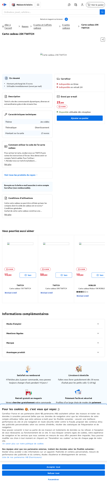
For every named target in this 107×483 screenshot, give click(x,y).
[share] (103, 39)
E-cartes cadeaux (66, 26)
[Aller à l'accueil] (4, 4)
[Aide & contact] (69, 4)
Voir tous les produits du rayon (19, 174)
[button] (38, 4)
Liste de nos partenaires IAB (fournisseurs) (21, 457)
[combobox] (53, 12)
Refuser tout (53, 473)
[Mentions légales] (98, 333)
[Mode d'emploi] (98, 323)
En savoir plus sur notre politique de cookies (23, 443)
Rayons (25, 26)
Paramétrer (53, 479)
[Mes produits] (75, 4)
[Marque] (98, 342)
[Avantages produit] (98, 352)
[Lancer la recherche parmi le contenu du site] (102, 11)
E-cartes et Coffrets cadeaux (43, 26)
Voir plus (7, 164)
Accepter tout (53, 467)
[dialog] (53, 443)
